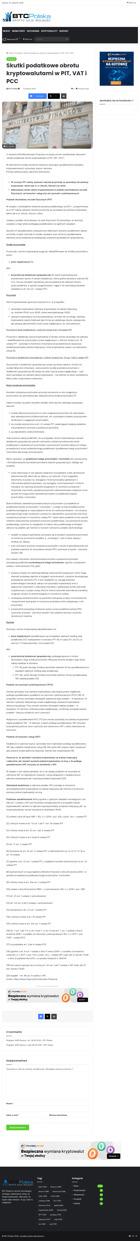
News (76, 1186)
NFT (42, 1215)
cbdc (43, 1196)
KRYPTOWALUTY (49, 31)
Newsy (6, 31)
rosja (58, 1219)
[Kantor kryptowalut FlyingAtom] (47, 995)
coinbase (44, 1201)
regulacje (44, 1219)
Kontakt (63, 31)
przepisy (55, 1215)
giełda (58, 1205)
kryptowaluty (46, 1210)
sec (42, 1224)
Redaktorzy (18, 31)
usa (53, 1224)
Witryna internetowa (58, 1115)
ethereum (44, 1205)
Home (11, 53)
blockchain (59, 1191)
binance (56, 1187)
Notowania (33, 31)
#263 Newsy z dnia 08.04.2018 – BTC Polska (34, 1045)
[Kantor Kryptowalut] (70, 1150)
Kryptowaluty (79, 1190)
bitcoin (44, 1191)
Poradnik (18, 53)
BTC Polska (13, 89)
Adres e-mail (12, 1115)
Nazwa (10, 1103)
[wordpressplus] (26, 16)
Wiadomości (79, 1195)
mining (61, 1210)
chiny (55, 1196)
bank (43, 1187)
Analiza (77, 1203)
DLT (57, 1201)
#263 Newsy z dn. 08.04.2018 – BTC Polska (33, 1040)
